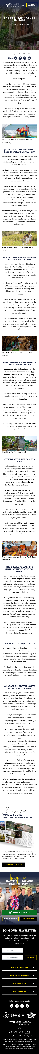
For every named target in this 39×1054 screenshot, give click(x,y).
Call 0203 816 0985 (28, 919)
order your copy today (13, 865)
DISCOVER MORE (19, 991)
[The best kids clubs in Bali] (29, 58)
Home (9, 54)
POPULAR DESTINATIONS (19, 976)
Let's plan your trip (10, 919)
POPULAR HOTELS (19, 984)
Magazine (15, 54)
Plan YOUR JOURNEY (32, 4)
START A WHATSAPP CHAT (21, 912)
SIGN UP (30, 957)
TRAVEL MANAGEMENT (19, 968)
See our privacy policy (31, 950)
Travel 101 (13, 25)
